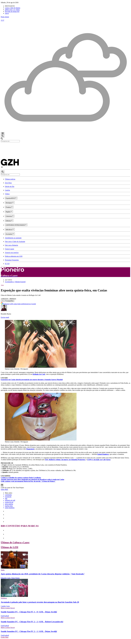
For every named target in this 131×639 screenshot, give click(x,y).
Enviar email (5, 317)
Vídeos (7, 194)
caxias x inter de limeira (12, 8)
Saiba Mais (4, 489)
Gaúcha (7, 190)
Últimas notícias (10, 179)
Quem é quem (9, 249)
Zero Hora (8, 183)
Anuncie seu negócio (12, 252)
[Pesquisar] (3, 171)
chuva (7, 13)
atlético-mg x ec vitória (12, 10)
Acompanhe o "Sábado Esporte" (15, 282)
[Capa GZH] (65, 145)
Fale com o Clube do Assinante (15, 241)
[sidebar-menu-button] (3, 133)
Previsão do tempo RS (12, 11)
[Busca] (3, 136)
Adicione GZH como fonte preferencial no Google (19, 304)
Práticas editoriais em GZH (13, 256)
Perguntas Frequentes (12, 260)
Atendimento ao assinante (13, 238)
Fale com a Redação (11, 245)
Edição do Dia (9, 186)
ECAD (7, 264)
